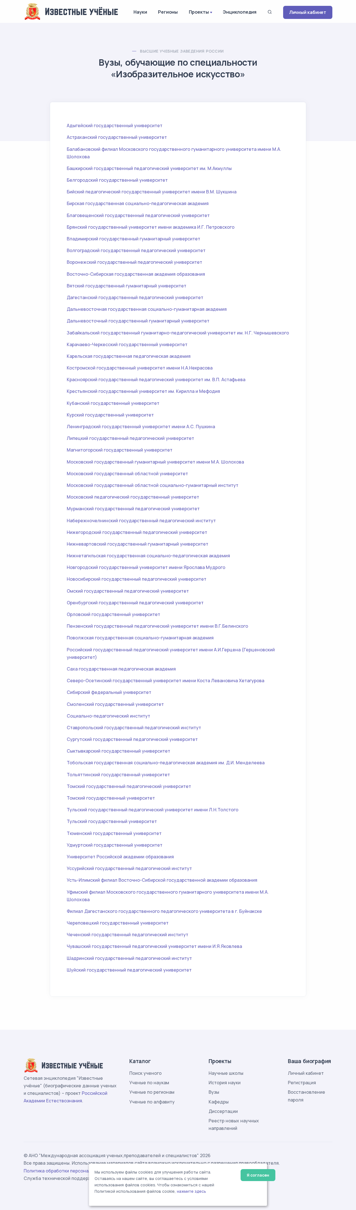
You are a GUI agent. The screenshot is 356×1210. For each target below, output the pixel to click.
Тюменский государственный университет (114, 833)
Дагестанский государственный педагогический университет (135, 297)
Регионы (168, 12)
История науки (225, 1083)
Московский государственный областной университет (127, 473)
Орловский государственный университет (113, 614)
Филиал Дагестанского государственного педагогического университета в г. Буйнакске (164, 911)
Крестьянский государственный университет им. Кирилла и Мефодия (143, 391)
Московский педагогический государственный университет (133, 497)
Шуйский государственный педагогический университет (129, 970)
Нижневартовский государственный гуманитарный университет (137, 544)
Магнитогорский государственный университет (119, 450)
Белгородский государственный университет (117, 180)
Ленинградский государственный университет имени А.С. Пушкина (141, 426)
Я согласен (258, 1175)
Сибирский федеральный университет (109, 692)
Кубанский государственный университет (113, 403)
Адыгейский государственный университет (114, 125)
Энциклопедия (239, 12)
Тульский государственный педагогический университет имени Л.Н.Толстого (152, 810)
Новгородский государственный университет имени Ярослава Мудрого (146, 567)
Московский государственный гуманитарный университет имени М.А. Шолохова (155, 462)
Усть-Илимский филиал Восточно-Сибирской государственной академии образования (162, 880)
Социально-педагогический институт (108, 716)
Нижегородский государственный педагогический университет (137, 532)
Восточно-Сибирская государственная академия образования (136, 274)
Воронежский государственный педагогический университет (134, 262)
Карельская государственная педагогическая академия (129, 356)
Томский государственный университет (111, 798)
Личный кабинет (307, 12)
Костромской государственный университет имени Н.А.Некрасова (139, 368)
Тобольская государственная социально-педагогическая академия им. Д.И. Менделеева (165, 763)
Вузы (214, 1092)
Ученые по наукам (149, 1083)
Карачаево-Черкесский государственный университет (127, 344)
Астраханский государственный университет (117, 137)
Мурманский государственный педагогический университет (133, 509)
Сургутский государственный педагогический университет (132, 739)
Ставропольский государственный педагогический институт (134, 727)
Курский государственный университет (110, 415)
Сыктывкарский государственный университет (118, 751)
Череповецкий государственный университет (118, 923)
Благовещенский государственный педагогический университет (138, 215)
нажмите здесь (191, 1191)
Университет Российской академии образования (120, 857)
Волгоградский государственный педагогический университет (136, 250)
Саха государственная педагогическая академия (121, 669)
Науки (140, 12)
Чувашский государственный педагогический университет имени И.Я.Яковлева (154, 946)
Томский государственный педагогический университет (129, 786)
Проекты (199, 12)
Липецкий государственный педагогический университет (130, 438)
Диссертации (223, 1111)
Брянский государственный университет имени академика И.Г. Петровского (150, 227)
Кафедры (219, 1102)
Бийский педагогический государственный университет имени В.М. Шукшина (151, 192)
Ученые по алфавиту (152, 1102)
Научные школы (226, 1073)
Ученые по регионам (151, 1092)
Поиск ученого (145, 1073)
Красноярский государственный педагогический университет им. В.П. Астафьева (156, 379)
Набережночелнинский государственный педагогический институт (141, 520)
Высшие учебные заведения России (182, 51)
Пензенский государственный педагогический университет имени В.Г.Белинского (157, 626)
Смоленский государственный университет (115, 704)
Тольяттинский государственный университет (118, 775)
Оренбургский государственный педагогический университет (135, 603)
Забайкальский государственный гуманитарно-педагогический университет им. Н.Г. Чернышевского (178, 333)
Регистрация (302, 1083)
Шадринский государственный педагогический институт (129, 958)
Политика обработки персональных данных (72, 1171)
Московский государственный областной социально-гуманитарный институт (152, 485)
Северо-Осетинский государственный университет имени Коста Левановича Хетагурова (165, 680)
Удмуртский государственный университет (114, 845)
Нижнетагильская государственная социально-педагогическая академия (148, 556)
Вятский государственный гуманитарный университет (126, 286)
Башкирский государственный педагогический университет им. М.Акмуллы (149, 168)
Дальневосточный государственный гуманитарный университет (138, 321)
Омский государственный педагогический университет (128, 591)
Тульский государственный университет (112, 821)
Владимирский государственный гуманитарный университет (133, 239)
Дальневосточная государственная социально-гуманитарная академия (147, 309)
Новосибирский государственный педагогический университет (136, 579)
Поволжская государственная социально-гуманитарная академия (140, 638)
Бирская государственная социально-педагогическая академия (138, 203)
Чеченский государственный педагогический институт (127, 934)
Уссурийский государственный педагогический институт (129, 868)
